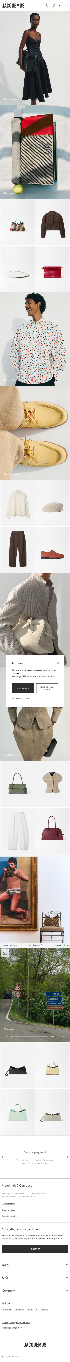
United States (23, 688)
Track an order (9, 1209)
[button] (35, 1344)
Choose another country (21, 698)
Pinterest (44, 1309)
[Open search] (46, 5)
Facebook (19, 1309)
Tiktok (30, 1309)
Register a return (10, 1216)
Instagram (6, 1309)
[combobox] (35, 1327)
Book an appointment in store (35, 1152)
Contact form (8, 1203)
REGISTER (34, 1249)
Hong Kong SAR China (47, 688)
